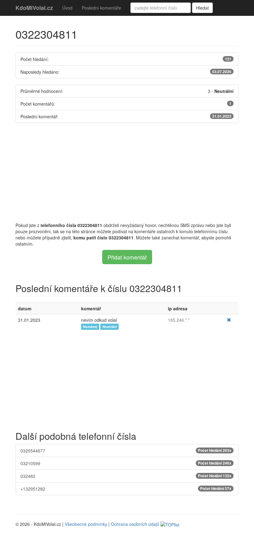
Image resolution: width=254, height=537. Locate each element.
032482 (125, 476)
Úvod (67, 8)
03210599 (125, 463)
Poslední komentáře (101, 8)
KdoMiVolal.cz (34, 8)
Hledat (202, 8)
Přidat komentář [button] (127, 257)
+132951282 (125, 489)
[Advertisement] (127, 172)
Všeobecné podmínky (86, 524)
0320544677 (125, 451)
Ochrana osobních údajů (135, 524)
